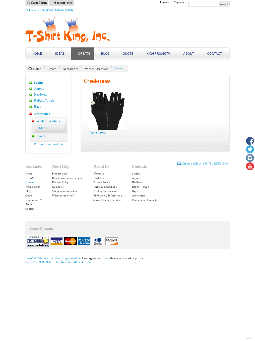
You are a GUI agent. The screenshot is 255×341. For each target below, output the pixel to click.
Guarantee (58, 186)
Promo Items (32, 186)
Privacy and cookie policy (126, 258)
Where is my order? (63, 195)
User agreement (92, 258)
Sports (41, 136)
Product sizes (59, 173)
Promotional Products (48, 144)
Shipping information (64, 190)
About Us (98, 173)
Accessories (70, 69)
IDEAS (60, 53)
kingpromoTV (158, 53)
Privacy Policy (101, 182)
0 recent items (63, 2)
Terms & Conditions (105, 186)
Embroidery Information (107, 195)
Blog (105, 53)
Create (84, 53)
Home (37, 53)
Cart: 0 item (39, 2)
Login (163, 2)
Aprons (39, 88)
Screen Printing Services (107, 199)
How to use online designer (67, 177)
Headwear (40, 94)
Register (179, 2)
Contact (214, 53)
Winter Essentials (96, 69)
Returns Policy (60, 182)
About (188, 53)
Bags (37, 106)
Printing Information (105, 190)
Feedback (98, 177)
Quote (128, 53)
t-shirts (38, 82)
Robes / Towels (44, 100)
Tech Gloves (97, 133)
